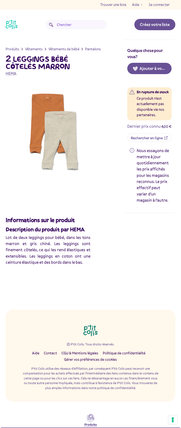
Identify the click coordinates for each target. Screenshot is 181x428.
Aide (135, 4)
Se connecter (159, 4)
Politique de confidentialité (124, 353)
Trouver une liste (113, 4)
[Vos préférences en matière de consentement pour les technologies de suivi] (172, 419)
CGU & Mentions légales (80, 353)
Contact (50, 353)
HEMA (11, 73)
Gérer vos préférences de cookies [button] (90, 359)
